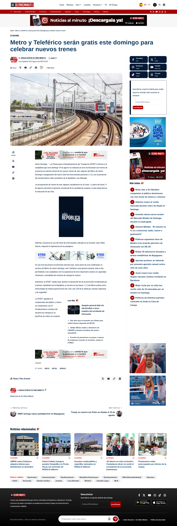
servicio (63, 368)
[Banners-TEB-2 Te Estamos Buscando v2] (71, 155)
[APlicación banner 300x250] (148, 164)
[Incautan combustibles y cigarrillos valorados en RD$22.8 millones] (88, 444)
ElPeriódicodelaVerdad (132, 477)
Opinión (105, 12)
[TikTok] (162, 12)
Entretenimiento (55, 12)
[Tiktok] (139, 74)
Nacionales (17, 12)
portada (59, 481)
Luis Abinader (73, 481)
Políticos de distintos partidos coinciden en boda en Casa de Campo (147, 301)
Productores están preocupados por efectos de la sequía (152, 464)
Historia (96, 12)
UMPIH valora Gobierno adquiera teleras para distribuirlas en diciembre (21, 464)
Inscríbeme (137, 107)
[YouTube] (156, 12)
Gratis (47, 368)
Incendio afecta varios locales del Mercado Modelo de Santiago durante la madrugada (147, 218)
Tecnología (86, 12)
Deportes (68, 12)
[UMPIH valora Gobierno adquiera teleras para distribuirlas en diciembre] (24, 444)
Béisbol (88, 481)
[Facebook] (151, 12)
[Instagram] (159, 12)
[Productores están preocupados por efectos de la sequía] (152, 444)
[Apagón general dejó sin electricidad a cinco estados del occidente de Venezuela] (74, 309)
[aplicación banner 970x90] (88, 20)
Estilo (77, 12)
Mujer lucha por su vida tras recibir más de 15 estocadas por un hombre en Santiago (147, 289)
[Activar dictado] (109, 518)
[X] (153, 12)
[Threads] (165, 12)
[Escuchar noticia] (41, 67)
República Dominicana (89, 477)
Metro (54, 368)
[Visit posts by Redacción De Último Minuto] (13, 59)
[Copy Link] (30, 67)
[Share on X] (20, 67)
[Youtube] (157, 67)
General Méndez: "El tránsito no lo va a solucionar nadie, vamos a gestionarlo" (148, 230)
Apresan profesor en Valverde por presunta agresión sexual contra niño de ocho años (147, 264)
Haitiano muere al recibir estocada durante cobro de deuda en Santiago (147, 206)
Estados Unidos (43, 481)
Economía (42, 12)
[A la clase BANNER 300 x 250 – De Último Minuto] (148, 132)
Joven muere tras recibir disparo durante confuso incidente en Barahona (148, 277)
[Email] (25, 67)
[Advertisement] (148, 321)
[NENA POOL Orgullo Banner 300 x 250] (148, 390)
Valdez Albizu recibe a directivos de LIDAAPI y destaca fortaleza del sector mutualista (83, 330)
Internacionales (30, 12)
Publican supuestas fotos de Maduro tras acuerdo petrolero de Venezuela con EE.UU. (146, 243)
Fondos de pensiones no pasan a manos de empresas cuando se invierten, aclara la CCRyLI (86, 340)
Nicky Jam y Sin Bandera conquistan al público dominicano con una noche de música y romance (147, 193)
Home (12, 31)
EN (149, 5)
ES (145, 5)
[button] (159, 5)
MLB (116, 481)
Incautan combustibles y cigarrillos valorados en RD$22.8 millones (85, 464)
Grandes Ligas (103, 481)
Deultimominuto (67, 477)
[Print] (35, 67)
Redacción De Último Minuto (33, 58)
